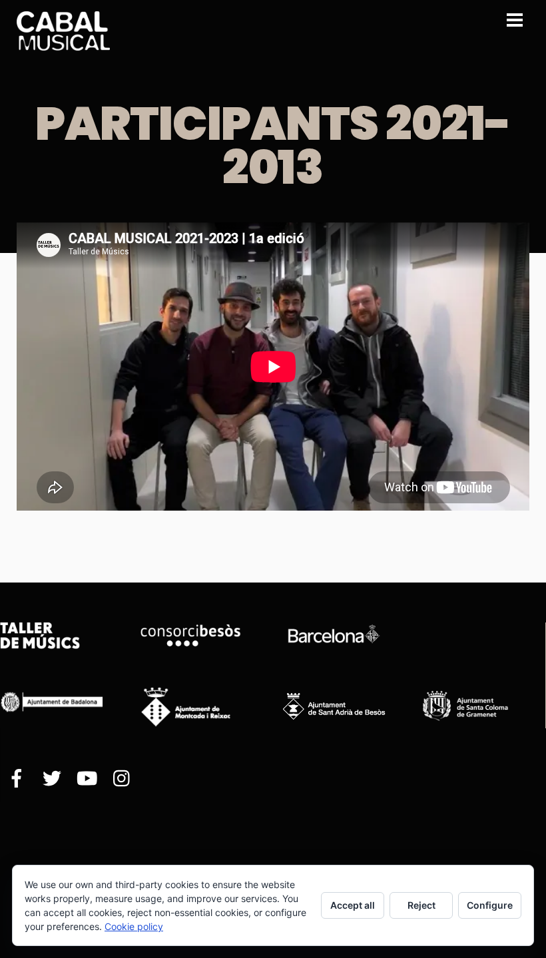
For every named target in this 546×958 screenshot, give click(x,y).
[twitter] (52, 779)
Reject (421, 905)
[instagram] (122, 779)
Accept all (352, 905)
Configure (490, 905)
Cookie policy (134, 926)
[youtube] (87, 779)
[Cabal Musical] (63, 43)
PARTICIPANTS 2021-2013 (273, 145)
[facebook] (17, 779)
